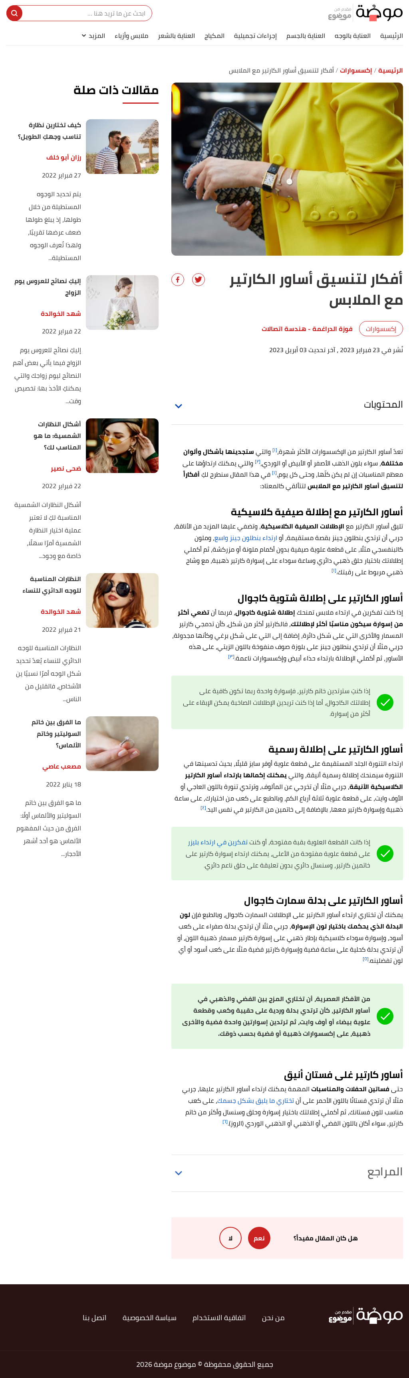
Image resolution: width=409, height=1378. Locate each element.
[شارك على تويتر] (198, 279)
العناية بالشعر (176, 35)
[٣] (231, 656)
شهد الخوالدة (61, 313)
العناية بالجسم (305, 35)
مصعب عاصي (61, 766)
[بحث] (14, 13)
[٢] (257, 461)
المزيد (97, 35)
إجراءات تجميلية (255, 35)
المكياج (214, 35)
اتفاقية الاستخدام (219, 1317)
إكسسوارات (381, 329)
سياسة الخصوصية (150, 1317)
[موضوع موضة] (365, 13)
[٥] (366, 958)
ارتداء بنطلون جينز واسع (245, 538)
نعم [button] (259, 1238)
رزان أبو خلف (63, 157)
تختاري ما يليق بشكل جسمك (255, 1100)
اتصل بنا (95, 1317)
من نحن (273, 1317)
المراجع (385, 1171)
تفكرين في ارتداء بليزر (218, 842)
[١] (274, 449)
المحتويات (383, 404)
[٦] (225, 1121)
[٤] (203, 807)
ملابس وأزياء (131, 35)
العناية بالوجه (353, 35)
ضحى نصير (66, 468)
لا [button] (230, 1238)
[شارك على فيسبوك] (177, 279)
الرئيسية (391, 35)
